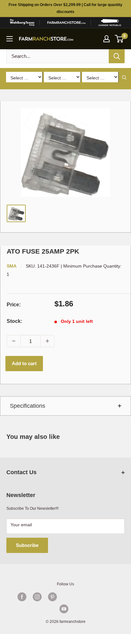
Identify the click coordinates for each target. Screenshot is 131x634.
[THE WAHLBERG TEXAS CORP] (22, 22)
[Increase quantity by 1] (47, 341)
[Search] (117, 56)
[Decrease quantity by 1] (13, 341)
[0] (119, 39)
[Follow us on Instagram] (37, 596)
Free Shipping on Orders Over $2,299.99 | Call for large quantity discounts (65, 8)
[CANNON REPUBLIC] (110, 22)
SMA (12, 266)
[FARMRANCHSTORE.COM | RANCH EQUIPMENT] (66, 22)
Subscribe (27, 545)
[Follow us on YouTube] (63, 608)
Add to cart (24, 363)
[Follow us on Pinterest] (52, 596)
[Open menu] (9, 38)
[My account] (106, 38)
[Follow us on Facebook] (21, 596)
